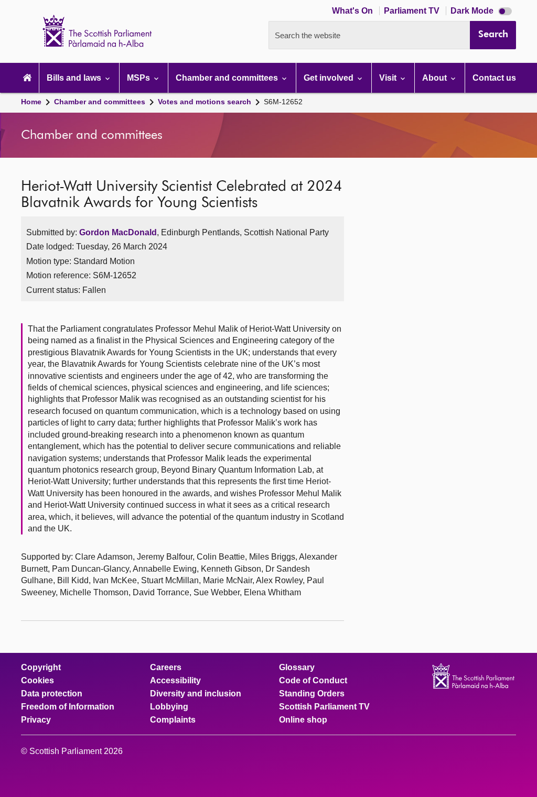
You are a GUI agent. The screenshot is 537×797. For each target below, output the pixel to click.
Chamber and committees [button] (228, 77)
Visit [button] (389, 77)
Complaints (173, 720)
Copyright (41, 667)
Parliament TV (413, 10)
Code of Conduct (313, 680)
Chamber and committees (99, 101)
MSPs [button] (139, 77)
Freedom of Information (67, 707)
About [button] (435, 77)
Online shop (303, 720)
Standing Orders (312, 694)
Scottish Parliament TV (324, 707)
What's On (353, 10)
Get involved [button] (330, 77)
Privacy (36, 720)
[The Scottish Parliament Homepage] (27, 78)
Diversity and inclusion (195, 694)
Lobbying (169, 707)
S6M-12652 (283, 101)
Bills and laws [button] (75, 77)
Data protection (51, 694)
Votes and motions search (204, 101)
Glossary (297, 667)
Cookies (37, 680)
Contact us (494, 77)
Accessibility (175, 680)
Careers (165, 667)
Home (31, 101)
